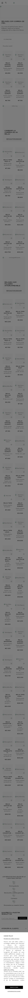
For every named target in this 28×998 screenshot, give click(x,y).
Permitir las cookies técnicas (11, 938)
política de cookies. (9, 969)
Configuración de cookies (14, 991)
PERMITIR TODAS (14, 987)
